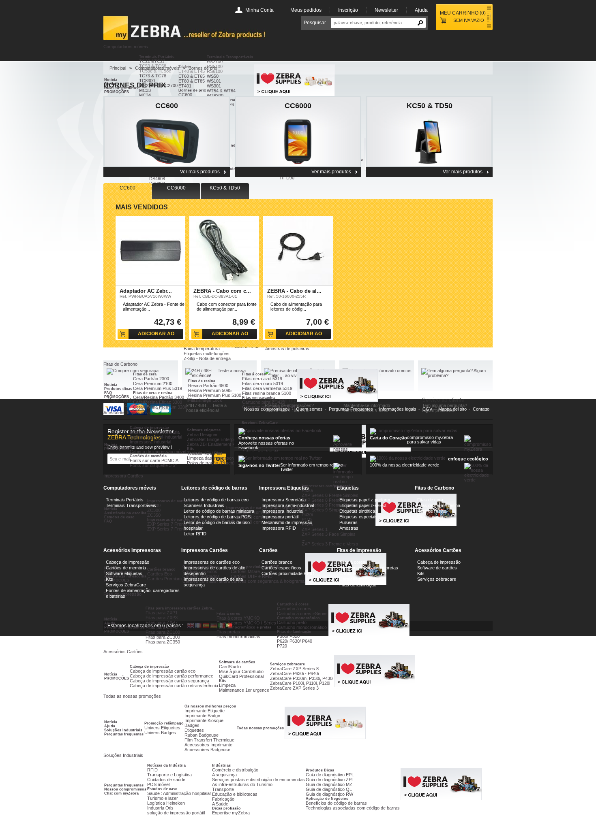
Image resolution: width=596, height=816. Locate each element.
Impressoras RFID (148, 446)
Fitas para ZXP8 (162, 627)
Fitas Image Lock (205, 400)
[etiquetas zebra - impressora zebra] (325, 737)
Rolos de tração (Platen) (211, 462)
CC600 (166, 106)
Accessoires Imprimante (208, 744)
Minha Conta (259, 10)
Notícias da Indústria (166, 765)
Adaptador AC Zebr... (146, 291)
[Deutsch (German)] (213, 626)
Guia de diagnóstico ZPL (330, 779)
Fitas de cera (145, 374)
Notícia (110, 385)
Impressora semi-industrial (156, 437)
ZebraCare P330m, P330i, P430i (301, 678)
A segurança (224, 774)
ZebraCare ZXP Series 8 (294, 668)
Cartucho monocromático (302, 627)
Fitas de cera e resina (152, 393)
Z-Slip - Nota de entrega (207, 358)
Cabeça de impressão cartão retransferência (174, 685)
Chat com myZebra (121, 793)
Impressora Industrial (282, 511)
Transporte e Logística (169, 774)
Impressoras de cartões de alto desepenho (214, 570)
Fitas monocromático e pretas (244, 627)
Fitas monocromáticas (238, 636)
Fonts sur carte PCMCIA (154, 460)
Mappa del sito (452, 409)
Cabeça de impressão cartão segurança (169, 680)
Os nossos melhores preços (210, 706)
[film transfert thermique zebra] (337, 400)
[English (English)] (190, 626)
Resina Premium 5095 (210, 390)
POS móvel (158, 784)
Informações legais (397, 409)
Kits (190, 449)
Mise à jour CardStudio (241, 671)
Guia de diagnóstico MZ (329, 784)
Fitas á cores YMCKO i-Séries (246, 622)
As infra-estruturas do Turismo (242, 784)
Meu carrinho (463, 13)
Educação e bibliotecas (234, 794)
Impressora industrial (150, 441)
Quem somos (309, 409)
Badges (191, 725)
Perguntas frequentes (124, 734)
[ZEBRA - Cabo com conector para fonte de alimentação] (224, 250)
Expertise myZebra (231, 812)
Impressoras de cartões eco (212, 562)
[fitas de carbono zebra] (374, 685)
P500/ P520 (288, 636)
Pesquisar (315, 23)
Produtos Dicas (320, 770)
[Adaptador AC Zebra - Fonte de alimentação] (150, 250)
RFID (152, 769)
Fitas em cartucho (258, 398)
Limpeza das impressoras (212, 458)
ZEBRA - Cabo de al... (294, 291)
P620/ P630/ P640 (294, 641)
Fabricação (223, 799)
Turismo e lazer (162, 798)
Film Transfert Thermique (209, 739)
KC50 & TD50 (429, 106)
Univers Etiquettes (162, 727)
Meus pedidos (306, 10)
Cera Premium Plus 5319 (157, 388)
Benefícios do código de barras (336, 803)
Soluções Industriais (123, 730)
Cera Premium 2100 (152, 383)
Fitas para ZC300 (163, 637)
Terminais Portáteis (156, 57)
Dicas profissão (226, 808)
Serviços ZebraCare (260, 423)
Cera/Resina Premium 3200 (160, 407)
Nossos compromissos (125, 789)
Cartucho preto (292, 622)
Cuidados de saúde (166, 779)
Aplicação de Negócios (327, 799)
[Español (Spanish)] (206, 626)
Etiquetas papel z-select (362, 505)
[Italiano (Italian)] (221, 626)
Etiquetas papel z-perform (364, 499)
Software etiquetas (204, 430)
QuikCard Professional (241, 676)
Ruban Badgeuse (201, 735)
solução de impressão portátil (176, 812)
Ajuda (421, 10)
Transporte (223, 789)
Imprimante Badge (202, 715)
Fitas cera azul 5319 (262, 378)
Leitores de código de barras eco (216, 499)
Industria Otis (160, 807)
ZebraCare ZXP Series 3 (294, 688)
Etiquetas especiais (358, 516)
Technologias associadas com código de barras (353, 807)
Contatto (481, 409)
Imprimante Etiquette (204, 710)
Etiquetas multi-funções (206, 353)
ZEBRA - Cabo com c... (222, 291)
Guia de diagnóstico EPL (330, 774)
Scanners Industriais (204, 505)
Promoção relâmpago (164, 723)
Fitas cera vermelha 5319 (267, 388)
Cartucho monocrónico (361, 579)
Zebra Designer (202, 434)
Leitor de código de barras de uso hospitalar (217, 525)
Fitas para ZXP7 (162, 622)
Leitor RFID (195, 533)
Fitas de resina (201, 381)
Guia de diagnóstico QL (329, 789)
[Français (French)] (198, 626)
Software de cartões (237, 662)
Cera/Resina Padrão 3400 (158, 397)
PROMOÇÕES (116, 397)
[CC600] (166, 131)
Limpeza (227, 685)
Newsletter (386, 10)
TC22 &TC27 (152, 61)
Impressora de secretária (155, 432)
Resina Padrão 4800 (208, 385)
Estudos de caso (162, 789)
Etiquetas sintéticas (358, 511)
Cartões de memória (148, 456)
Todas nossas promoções (260, 728)
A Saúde (220, 803)
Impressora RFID (279, 528)
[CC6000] (298, 131)
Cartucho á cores (356, 573)
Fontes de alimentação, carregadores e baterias (143, 593)
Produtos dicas (118, 389)
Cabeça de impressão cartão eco (162, 671)
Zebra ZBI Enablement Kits (213, 444)
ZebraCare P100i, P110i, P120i (300, 683)
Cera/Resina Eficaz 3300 (157, 402)
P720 (282, 645)
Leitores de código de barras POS (217, 516)
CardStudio (230, 666)
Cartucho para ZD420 (263, 402)
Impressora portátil (280, 516)
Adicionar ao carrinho (156, 335)
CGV (427, 409)
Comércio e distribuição (235, 769)
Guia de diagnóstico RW (329, 794)
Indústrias (221, 765)
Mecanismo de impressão (287, 522)
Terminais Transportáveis (230, 57)
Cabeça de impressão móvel (158, 451)
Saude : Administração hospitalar (179, 793)
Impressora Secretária (284, 499)
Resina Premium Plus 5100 (214, 395)
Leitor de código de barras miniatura (219, 511)
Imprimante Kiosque (203, 720)
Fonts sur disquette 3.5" (153, 465)
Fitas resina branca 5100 (266, 393)
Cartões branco (277, 562)
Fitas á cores (254, 374)
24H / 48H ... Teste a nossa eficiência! (206, 408)
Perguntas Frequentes (124, 627)
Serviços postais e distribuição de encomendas (258, 779)
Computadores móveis (157, 68)
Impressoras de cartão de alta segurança (213, 582)
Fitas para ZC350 (163, 641)
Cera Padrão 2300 (151, 378)
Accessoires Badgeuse (207, 749)
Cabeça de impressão (149, 428)
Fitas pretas (228, 631)
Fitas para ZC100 (163, 632)
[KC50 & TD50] (429, 131)
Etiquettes (194, 730)
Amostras (348, 528)
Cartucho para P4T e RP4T (269, 407)
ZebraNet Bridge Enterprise (214, 439)
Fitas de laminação (294, 632)
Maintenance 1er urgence (244, 690)
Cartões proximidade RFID (288, 573)
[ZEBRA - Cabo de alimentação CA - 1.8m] (298, 250)
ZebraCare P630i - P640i (294, 673)
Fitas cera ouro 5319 (262, 383)
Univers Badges (160, 732)
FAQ (108, 393)
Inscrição (348, 10)
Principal (117, 68)
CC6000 (298, 106)
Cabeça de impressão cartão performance (171, 675)
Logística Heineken (166, 803)
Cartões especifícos (281, 567)
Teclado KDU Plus (205, 453)
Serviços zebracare (287, 664)
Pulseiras (348, 522)
